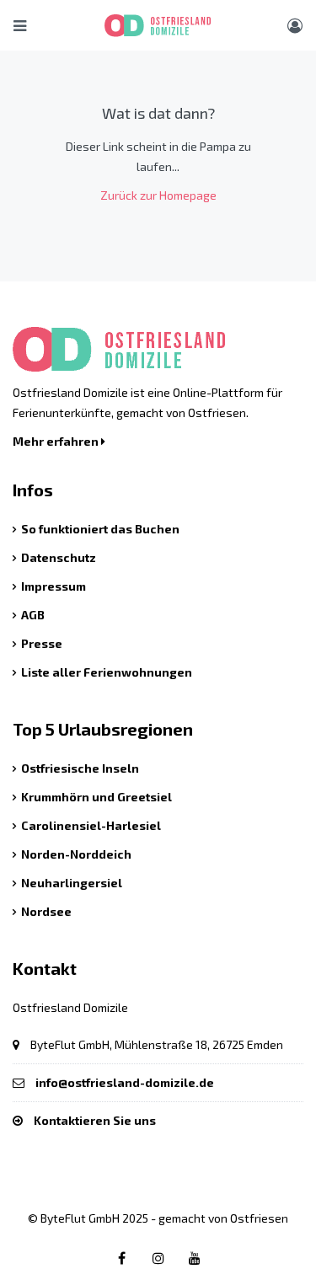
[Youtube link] (195, 1258)
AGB (33, 615)
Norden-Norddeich (76, 854)
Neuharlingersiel (71, 882)
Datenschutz (58, 557)
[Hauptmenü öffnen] (20, 25)
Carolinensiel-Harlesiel (91, 825)
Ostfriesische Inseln (80, 768)
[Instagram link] (158, 1258)
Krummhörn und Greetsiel (96, 797)
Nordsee (46, 911)
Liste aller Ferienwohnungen (106, 672)
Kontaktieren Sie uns (95, 1120)
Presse (41, 643)
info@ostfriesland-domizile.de (124, 1082)
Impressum (53, 586)
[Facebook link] (122, 1258)
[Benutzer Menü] (295, 25)
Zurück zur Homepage (158, 195)
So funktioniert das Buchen (100, 529)
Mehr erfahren (57, 441)
